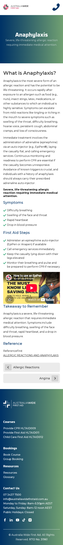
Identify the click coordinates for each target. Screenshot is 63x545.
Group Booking (13, 459)
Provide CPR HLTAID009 (19, 428)
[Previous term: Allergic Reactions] (8, 367)
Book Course (11, 454)
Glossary (9, 477)
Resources (10, 472)
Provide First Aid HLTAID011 (21, 432)
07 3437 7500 (12, 494)
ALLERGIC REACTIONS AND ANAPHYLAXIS (31, 355)
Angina (44, 378)
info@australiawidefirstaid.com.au (25, 499)
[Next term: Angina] (55, 378)
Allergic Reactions (26, 367)
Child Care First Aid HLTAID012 (23, 437)
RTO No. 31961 (38, 539)
